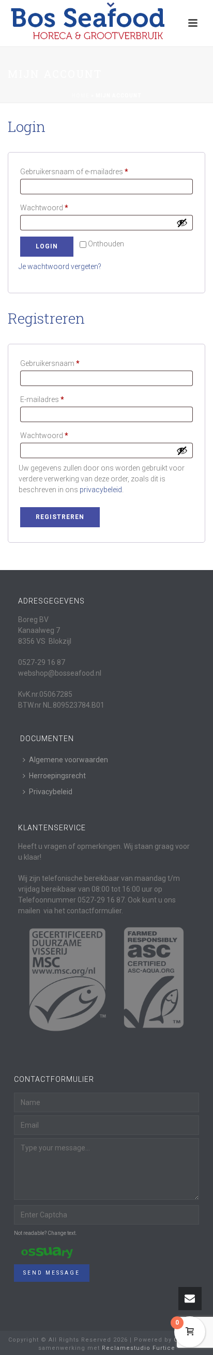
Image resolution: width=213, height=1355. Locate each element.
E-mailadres (53, 399)
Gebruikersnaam (60, 363)
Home (80, 95)
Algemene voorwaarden (68, 760)
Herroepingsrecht (57, 776)
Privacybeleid (50, 792)
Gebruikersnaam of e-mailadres (85, 171)
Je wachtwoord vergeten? (60, 266)
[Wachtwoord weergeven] (182, 222)
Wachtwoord (55, 207)
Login (47, 246)
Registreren (60, 517)
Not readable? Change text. (45, 1233)
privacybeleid (101, 490)
